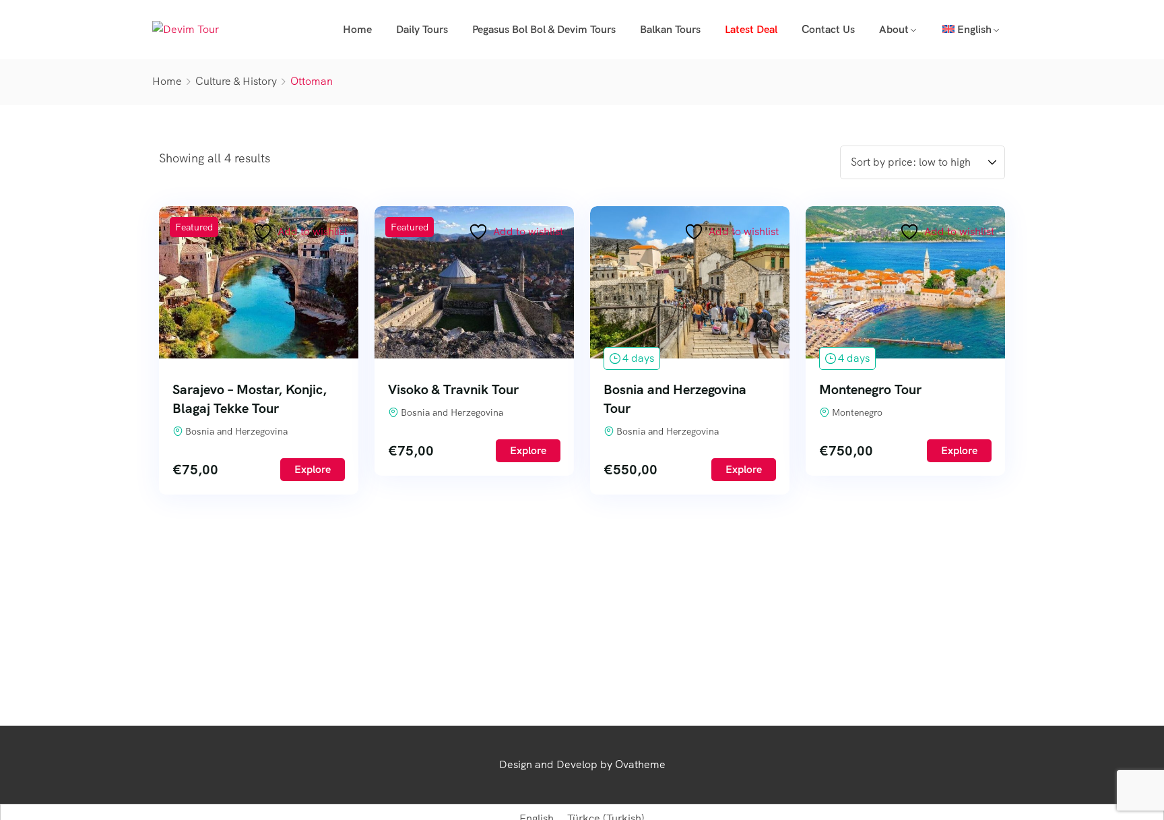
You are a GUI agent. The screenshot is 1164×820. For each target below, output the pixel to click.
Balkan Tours (670, 29)
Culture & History (236, 81)
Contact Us (828, 29)
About (894, 29)
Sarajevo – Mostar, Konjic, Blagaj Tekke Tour (249, 399)
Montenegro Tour (870, 389)
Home (357, 29)
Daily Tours (422, 29)
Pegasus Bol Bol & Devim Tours (544, 29)
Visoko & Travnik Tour (453, 389)
